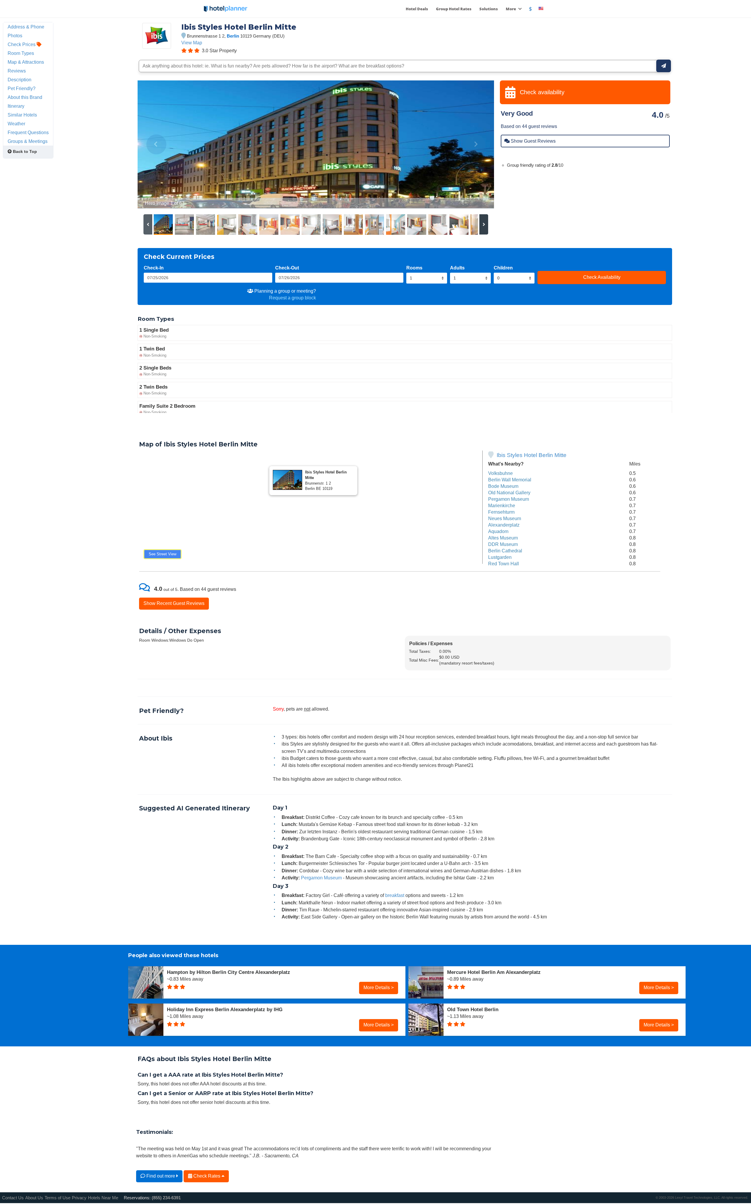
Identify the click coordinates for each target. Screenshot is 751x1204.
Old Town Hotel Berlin (472, 1009)
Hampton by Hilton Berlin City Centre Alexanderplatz (228, 972)
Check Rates (206, 1175)
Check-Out (287, 267)
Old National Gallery (509, 492)
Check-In (154, 267)
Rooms (414, 267)
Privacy (79, 1197)
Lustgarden (500, 557)
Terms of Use (57, 1197)
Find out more (160, 1175)
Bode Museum (503, 486)
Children (503, 267)
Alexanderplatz (504, 524)
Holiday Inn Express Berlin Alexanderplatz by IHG (225, 1009)
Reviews (17, 70)
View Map (191, 42)
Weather (16, 123)
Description (19, 79)
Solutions (488, 8)
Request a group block (292, 297)
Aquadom (498, 531)
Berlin (233, 35)
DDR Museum (503, 544)
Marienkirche (501, 505)
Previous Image (156, 144)
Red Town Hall (503, 563)
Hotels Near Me (103, 1197)
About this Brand (25, 97)
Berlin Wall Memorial (509, 479)
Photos (15, 35)
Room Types (21, 53)
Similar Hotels (22, 114)
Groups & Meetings (28, 141)
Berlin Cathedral (505, 550)
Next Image (475, 144)
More (511, 8)
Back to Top (24, 151)
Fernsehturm (501, 512)
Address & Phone (26, 26)
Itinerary (16, 106)
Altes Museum (503, 537)
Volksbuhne (500, 473)
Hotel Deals (417, 8)
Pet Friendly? (21, 88)
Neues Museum (504, 518)
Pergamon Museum (508, 499)
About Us (34, 1197)
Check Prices (22, 44)
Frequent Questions (28, 132)
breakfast (394, 895)
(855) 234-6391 (166, 1197)
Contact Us (13, 1197)
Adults (457, 267)
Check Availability (601, 277)
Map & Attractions (26, 62)
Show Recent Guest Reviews (173, 603)
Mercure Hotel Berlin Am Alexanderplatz (494, 972)
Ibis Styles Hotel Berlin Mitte (531, 455)
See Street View (162, 554)
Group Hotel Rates (453, 8)
